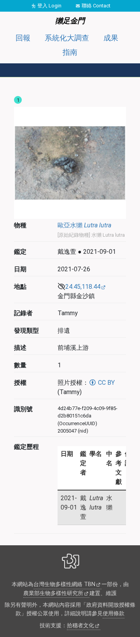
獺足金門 (70, 20)
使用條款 (113, 613)
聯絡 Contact (96, 6)
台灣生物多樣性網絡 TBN (64, 584)
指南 (70, 52)
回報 (23, 37)
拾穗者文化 (80, 625)
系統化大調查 (67, 37)
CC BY (105, 382)
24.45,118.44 (82, 286)
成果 (110, 37)
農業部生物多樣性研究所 (53, 593)
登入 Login (49, 6)
